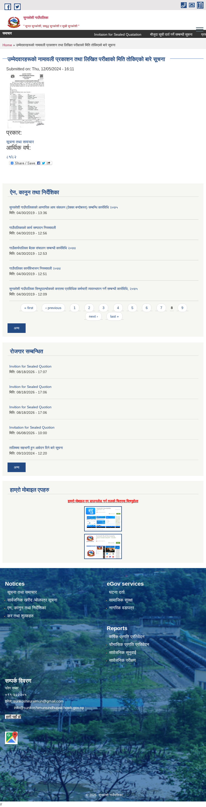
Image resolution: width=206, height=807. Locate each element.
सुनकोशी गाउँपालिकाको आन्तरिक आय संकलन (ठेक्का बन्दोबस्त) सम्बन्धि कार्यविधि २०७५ (63, 207)
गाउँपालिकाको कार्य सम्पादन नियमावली (32, 228)
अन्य (16, 328)
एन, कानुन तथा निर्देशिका (26, 608)
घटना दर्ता (117, 592)
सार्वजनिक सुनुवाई (122, 652)
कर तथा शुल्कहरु (20, 616)
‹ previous (53, 308)
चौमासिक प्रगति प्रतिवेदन (129, 644)
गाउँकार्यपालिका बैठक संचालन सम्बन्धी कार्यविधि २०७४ (42, 248)
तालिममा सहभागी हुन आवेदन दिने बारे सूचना (36, 448)
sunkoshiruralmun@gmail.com (38, 701)
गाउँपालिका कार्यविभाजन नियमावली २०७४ (35, 268)
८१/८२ (11, 157)
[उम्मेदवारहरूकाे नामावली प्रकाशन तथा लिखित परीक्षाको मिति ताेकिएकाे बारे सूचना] (26, 100)
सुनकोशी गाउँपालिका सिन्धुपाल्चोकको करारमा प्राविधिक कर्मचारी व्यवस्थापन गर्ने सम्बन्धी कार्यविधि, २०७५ (73, 289)
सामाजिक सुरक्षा (121, 600)
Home (7, 45)
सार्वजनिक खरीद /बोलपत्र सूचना (32, 600)
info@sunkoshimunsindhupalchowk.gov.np (49, 707)
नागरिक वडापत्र (121, 608)
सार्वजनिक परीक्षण (122, 660)
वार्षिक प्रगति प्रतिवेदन (126, 636)
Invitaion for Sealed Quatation (105, 34)
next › (93, 316)
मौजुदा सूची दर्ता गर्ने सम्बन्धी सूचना (159, 34)
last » (114, 316)
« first (28, 308)
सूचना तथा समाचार (20, 142)
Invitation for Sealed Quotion (32, 427)
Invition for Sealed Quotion (30, 366)
